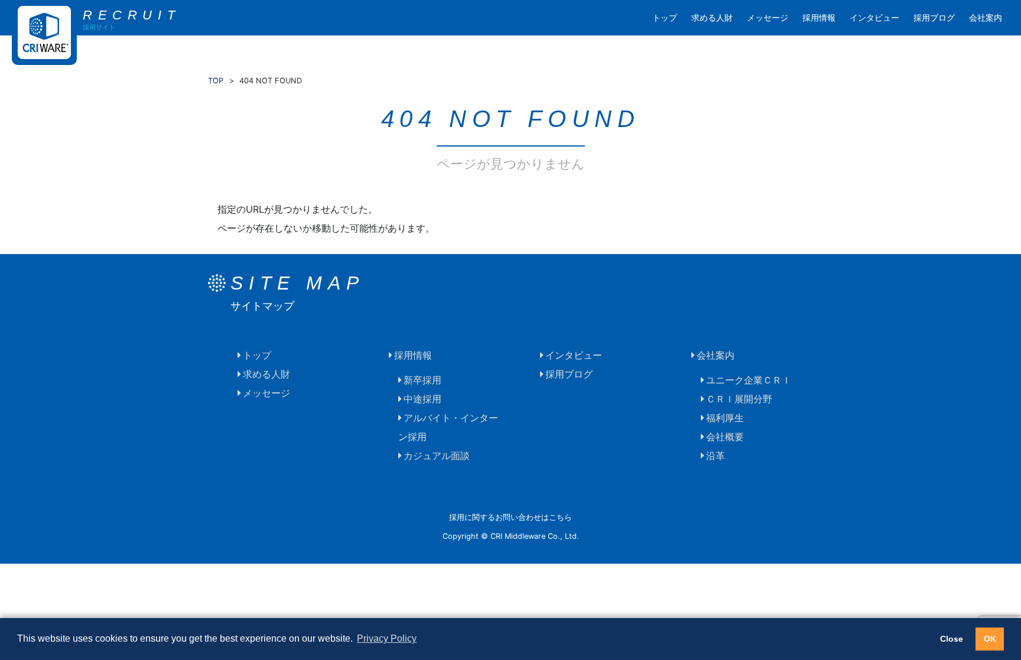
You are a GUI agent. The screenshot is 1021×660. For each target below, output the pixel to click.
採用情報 (818, 17)
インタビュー (874, 17)
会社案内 (985, 17)
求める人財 (712, 17)
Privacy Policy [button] (387, 638)
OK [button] (990, 638)
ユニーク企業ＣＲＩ (748, 380)
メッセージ (767, 17)
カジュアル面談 (437, 455)
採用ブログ (934, 17)
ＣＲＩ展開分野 (739, 399)
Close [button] (951, 638)
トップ (664, 17)
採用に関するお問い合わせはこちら (510, 517)
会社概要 (725, 437)
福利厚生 (725, 418)
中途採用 (422, 399)
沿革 (715, 455)
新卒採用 (422, 380)
